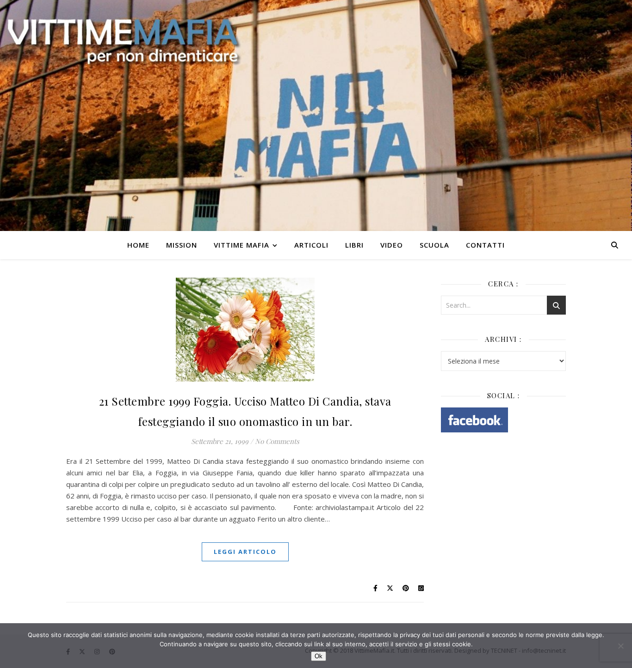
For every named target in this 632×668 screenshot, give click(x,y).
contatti (485, 244)
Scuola (434, 244)
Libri (354, 244)
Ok (318, 656)
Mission (181, 244)
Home (138, 244)
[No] (620, 645)
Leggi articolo (245, 551)
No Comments (277, 441)
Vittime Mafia (241, 244)
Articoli (311, 244)
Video (391, 244)
